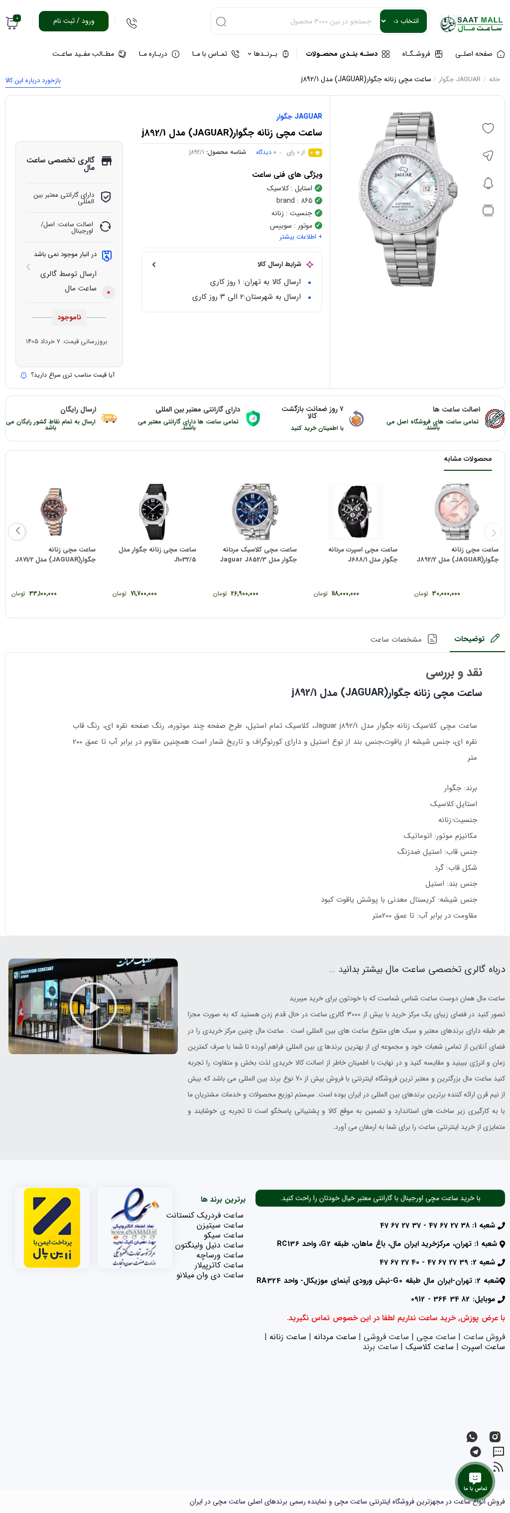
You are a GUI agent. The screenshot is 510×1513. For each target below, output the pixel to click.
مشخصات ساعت (396, 640)
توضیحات (469, 639)
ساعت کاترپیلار (219, 1265)
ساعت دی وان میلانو (210, 1275)
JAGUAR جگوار (460, 79)
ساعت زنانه (287, 1337)
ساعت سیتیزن (220, 1225)
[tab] (477, 642)
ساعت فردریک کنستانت (205, 1215)
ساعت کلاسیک (429, 1347)
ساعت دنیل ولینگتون (209, 1245)
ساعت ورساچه (220, 1255)
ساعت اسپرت (483, 1347)
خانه (494, 79)
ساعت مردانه (335, 1337)
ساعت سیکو (224, 1235)
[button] (93, 1006)
